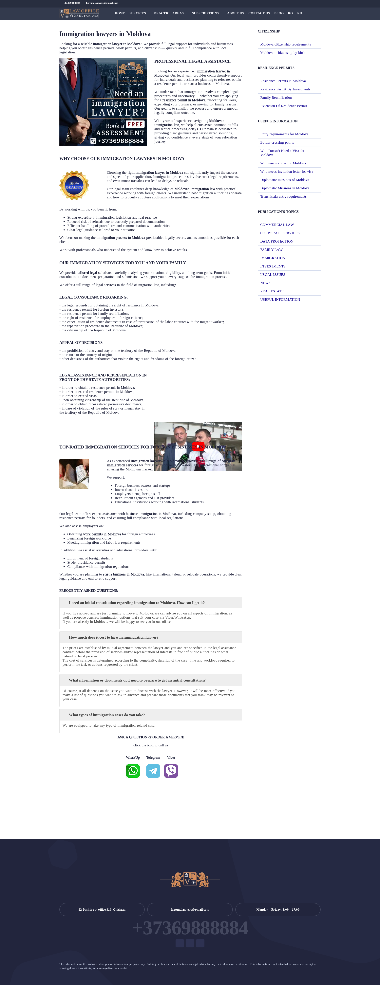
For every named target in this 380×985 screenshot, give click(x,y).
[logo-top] (79, 10)
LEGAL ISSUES (272, 275)
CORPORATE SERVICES (280, 233)
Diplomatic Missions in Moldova (284, 188)
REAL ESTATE (272, 291)
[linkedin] (319, 3)
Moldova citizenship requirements (285, 44)
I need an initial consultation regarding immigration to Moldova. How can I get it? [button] (137, 602)
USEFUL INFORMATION (280, 300)
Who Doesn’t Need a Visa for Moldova (282, 152)
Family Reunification (276, 97)
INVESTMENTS (273, 266)
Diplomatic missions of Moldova (284, 179)
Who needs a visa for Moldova (283, 163)
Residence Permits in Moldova (283, 81)
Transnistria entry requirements (283, 196)
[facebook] (306, 3)
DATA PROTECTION (276, 241)
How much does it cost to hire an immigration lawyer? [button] (113, 637)
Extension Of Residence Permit (283, 105)
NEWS (265, 283)
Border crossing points (277, 142)
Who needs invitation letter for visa (286, 171)
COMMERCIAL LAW (277, 225)
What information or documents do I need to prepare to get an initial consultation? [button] (137, 680)
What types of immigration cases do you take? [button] (107, 714)
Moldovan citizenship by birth (282, 52)
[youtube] (313, 3)
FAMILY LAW (271, 250)
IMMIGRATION (272, 258)
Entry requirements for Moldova (284, 134)
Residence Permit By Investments (285, 89)
